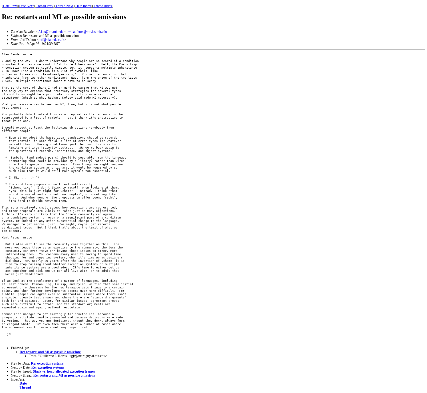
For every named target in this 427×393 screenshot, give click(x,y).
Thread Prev (44, 6)
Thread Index (102, 6)
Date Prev (10, 6)
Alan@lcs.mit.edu (51, 32)
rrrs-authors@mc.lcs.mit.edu (87, 32)
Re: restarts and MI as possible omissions (50, 352)
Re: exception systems (47, 363)
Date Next (26, 6)
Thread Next (64, 6)
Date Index (83, 6)
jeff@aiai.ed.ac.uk (51, 40)
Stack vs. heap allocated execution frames (64, 371)
